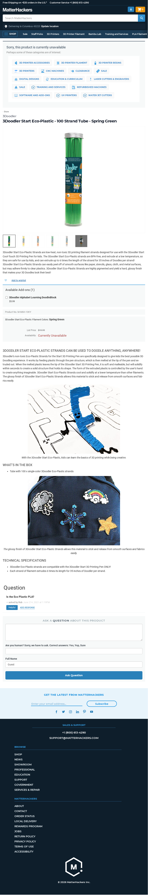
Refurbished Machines (92, 87)
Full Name (11, 658)
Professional (24, 769)
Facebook (56, 712)
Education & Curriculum (66, 79)
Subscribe (101, 703)
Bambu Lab (95, 34)
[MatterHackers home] (17, 10)
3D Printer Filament (74, 34)
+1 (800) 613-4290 (79, 2)
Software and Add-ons (34, 95)
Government (23, 784)
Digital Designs (29, 79)
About (19, 806)
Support (20, 779)
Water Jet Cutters (100, 95)
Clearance (83, 71)
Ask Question (74, 675)
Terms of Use (24, 846)
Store (6, 112)
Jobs (17, 831)
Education (22, 774)
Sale (25, 34)
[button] (74, 26)
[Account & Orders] (131, 9)
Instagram (70, 712)
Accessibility (23, 851)
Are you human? (45, 645)
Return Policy (24, 836)
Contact (20, 811)
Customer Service (59, 2)
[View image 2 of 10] (23, 241)
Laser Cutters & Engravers (111, 79)
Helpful (12, 607)
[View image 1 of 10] (9, 241)
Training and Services (116, 34)
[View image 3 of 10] (38, 241)
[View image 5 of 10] (66, 241)
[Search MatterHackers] (141, 18)
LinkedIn (77, 712)
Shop (18, 754)
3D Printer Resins (110, 62)
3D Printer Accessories (34, 62)
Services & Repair (27, 789)
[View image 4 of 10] (52, 241)
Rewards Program (28, 826)
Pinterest (84, 712)
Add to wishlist (19, 280)
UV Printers (69, 95)
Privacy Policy (25, 841)
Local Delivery (25, 821)
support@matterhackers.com (73, 738)
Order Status (24, 816)
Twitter (63, 712)
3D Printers (53, 34)
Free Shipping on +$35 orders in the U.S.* (25, 2)
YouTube (91, 712)
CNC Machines (55, 71)
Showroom (23, 764)
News (18, 759)
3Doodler (9, 116)
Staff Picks (37, 34)
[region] (74, 179)
